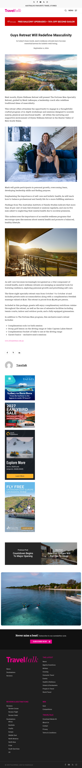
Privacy (45, 729)
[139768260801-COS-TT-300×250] (20, 428)
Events (45, 679)
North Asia (12, 742)
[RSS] (43, 2)
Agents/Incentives (49, 665)
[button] (72, 10)
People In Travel (48, 689)
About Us (46, 722)
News (8, 669)
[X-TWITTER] (34, 2)
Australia (11, 725)
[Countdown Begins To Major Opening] (23, 553)
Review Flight (13, 712)
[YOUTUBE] (40, 2)
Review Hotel (13, 715)
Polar (10, 745)
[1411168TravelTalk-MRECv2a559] (20, 401)
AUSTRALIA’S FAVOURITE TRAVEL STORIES (41, 6)
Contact (45, 726)
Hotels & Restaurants (50, 685)
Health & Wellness (49, 682)
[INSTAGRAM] (47, 2)
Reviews (9, 676)
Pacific (10, 728)
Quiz (44, 706)
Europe (10, 732)
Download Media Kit (50, 719)
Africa (10, 722)
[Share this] (7, 352)
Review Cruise (13, 708)
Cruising (45, 672)
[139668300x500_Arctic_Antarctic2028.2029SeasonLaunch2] (20, 481)
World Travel (47, 692)
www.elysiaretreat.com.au (14, 340)
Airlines (45, 668)
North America (13, 739)
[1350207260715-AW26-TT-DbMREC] (20, 533)
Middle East (12, 735)
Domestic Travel (48, 675)
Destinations (10, 672)
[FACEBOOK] (37, 2)
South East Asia (13, 749)
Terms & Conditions (49, 733)
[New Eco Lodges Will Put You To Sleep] (59, 553)
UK (9, 752)
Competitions (47, 709)
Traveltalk (21, 365)
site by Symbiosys (26, 765)
